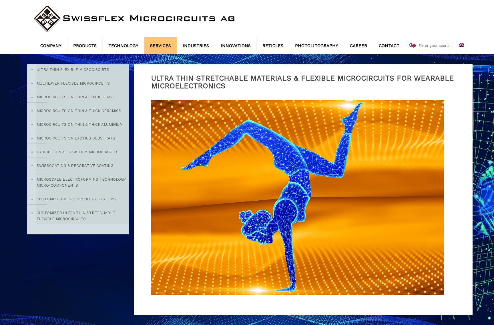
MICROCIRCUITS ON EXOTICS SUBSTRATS (76, 138)
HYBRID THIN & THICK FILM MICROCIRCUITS (78, 152)
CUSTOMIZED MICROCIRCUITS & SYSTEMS (76, 199)
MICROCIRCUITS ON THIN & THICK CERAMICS (79, 111)
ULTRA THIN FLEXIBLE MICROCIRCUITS (73, 69)
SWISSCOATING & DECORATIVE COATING (75, 166)
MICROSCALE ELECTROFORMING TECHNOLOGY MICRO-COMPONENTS (81, 182)
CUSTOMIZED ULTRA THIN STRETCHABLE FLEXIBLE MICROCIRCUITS (76, 216)
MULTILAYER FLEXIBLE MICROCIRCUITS (73, 83)
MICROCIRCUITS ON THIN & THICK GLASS (75, 97)
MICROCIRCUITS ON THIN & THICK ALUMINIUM (80, 124)
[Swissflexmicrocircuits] (134, 18)
